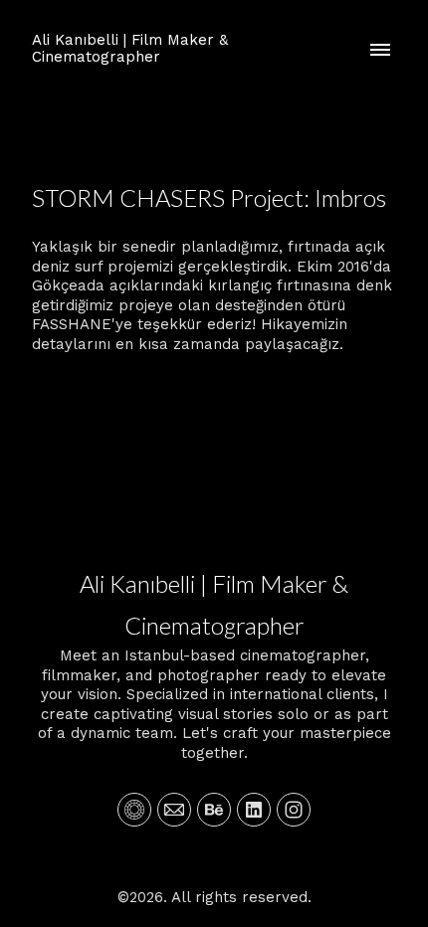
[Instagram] (294, 810)
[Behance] (214, 810)
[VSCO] (134, 810)
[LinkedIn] (254, 810)
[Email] (174, 810)
